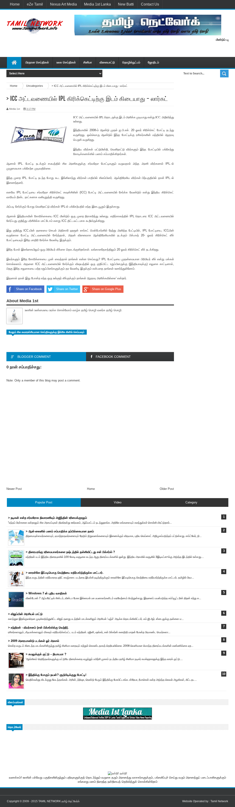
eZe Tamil (35, 4)
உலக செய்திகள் (66, 62)
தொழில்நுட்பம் (131, 62)
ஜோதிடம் (153, 62)
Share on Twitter (67, 289)
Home (15, 4)
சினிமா (87, 62)
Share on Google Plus (106, 289)
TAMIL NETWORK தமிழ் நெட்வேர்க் (59, 801)
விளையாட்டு (107, 62)
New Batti (126, 4)
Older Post (167, 489)
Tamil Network (219, 801)
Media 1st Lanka (97, 4)
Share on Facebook (29, 289)
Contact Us (150, 4)
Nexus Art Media (63, 4)
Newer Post (14, 489)
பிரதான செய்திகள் (37, 62)
